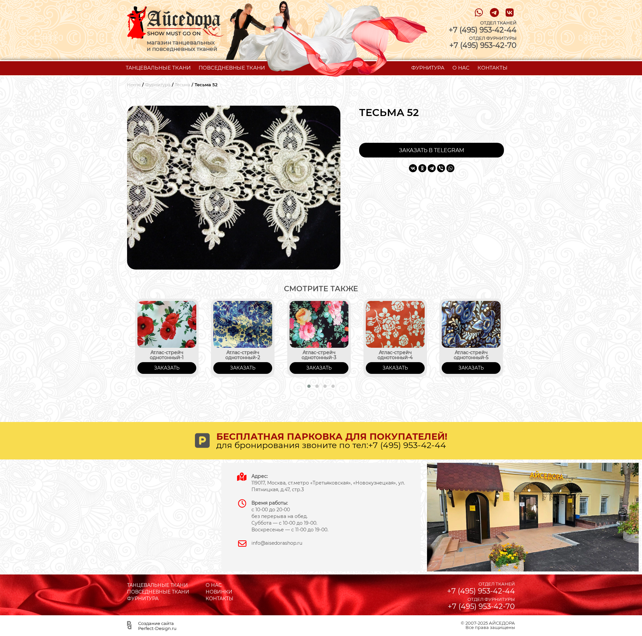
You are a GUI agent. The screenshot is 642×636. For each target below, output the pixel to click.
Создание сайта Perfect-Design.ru (157, 626)
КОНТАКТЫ (492, 68)
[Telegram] (432, 168)
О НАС (460, 68)
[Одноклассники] (422, 168)
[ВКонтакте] (413, 168)
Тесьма (182, 84)
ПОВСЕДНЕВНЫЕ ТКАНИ (232, 68)
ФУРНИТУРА (427, 68)
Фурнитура (158, 84)
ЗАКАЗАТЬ (167, 367)
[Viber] (441, 168)
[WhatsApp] (450, 168)
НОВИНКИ (219, 592)
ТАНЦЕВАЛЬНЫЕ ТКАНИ (158, 68)
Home (134, 84)
